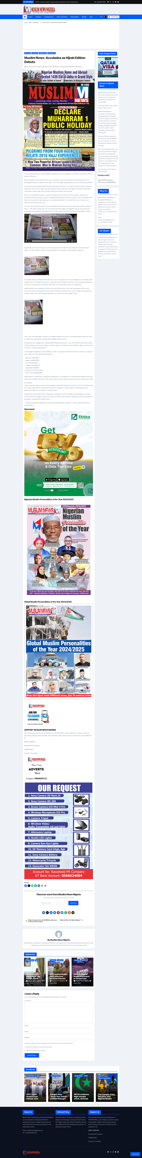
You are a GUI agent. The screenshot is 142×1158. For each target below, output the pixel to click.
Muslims (58, 67)
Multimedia (75, 17)
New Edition (51, 53)
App (91, 17)
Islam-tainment (62, 17)
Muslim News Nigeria (35, 67)
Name (27, 1025)
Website (27, 1037)
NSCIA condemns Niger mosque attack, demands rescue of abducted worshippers (82, 1098)
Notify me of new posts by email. (36, 1050)
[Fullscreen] (75, 241)
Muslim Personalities (104, 1078)
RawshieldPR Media (76, 67)
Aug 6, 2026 (53, 983)
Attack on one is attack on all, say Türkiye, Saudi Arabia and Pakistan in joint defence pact (34, 978)
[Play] (26, 241)
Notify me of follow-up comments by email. (39, 1047)
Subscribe (73, 903)
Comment (28, 1001)
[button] (50, 228)
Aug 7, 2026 (29, 983)
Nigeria (53, 962)
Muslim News (30, 1076)
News (30, 17)
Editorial (27, 53)
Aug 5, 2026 (77, 983)
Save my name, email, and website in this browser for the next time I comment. (49, 1043)
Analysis (38, 17)
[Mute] (72, 241)
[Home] (25, 17)
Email (27, 1031)
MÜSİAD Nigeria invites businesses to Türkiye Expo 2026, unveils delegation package (82, 978)
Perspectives (49, 17)
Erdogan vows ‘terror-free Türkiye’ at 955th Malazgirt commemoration (58, 1097)
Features (34, 53)
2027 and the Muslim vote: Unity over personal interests (58, 976)
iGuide (84, 17)
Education (102, 1076)
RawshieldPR (65, 67)
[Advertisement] (71, 35)
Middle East (42, 53)
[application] (50, 228)
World (37, 960)
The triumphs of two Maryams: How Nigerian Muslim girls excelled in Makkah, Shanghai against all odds (106, 1099)
